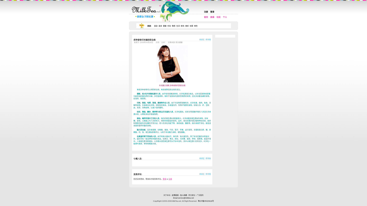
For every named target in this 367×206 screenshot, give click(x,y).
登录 (212, 12)
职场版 (208, 40)
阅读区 (201, 40)
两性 (196, 26)
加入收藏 (183, 195)
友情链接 (175, 195)
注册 (206, 12)
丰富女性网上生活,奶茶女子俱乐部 (147, 13)
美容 (156, 26)
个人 (225, 17)
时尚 (169, 26)
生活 (178, 26)
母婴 (191, 26)
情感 (173, 26)
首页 (206, 17)
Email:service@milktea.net (183, 198)
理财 (187, 26)
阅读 (212, 17)
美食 (160, 26)
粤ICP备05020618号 (206, 201)
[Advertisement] (184, 190)
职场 (182, 26)
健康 (164, 26)
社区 (219, 17)
